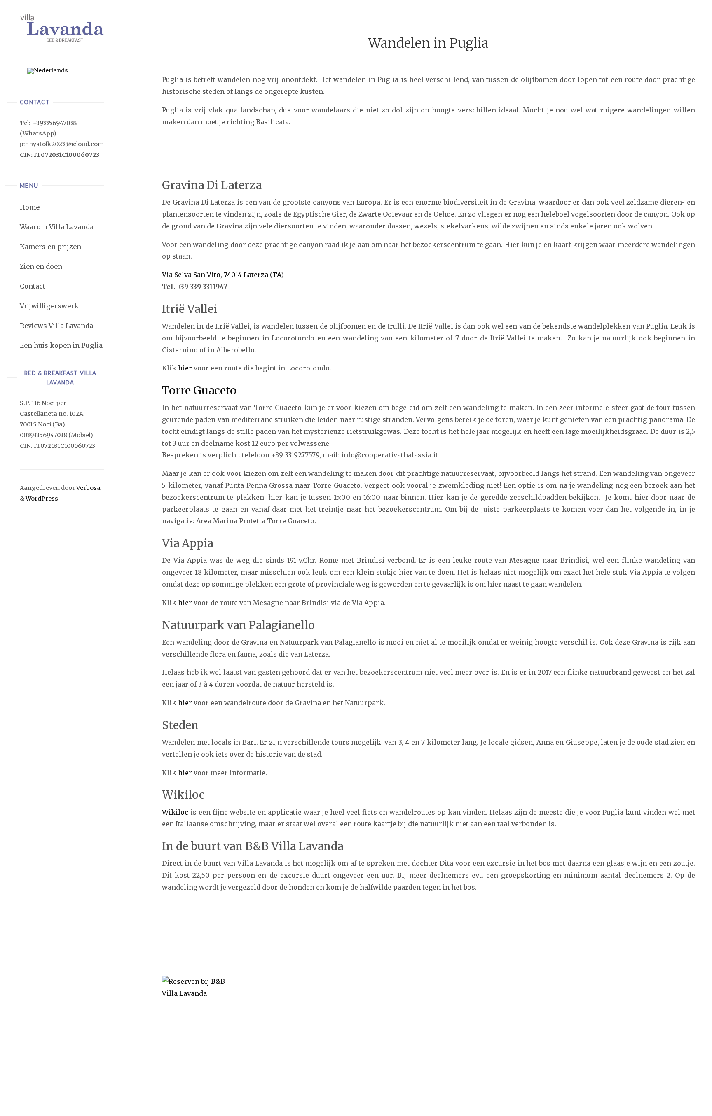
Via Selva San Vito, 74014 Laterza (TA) (223, 274)
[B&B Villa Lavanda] (62, 27)
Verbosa (88, 488)
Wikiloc (175, 812)
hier (185, 368)
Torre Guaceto (199, 390)
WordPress (42, 498)
